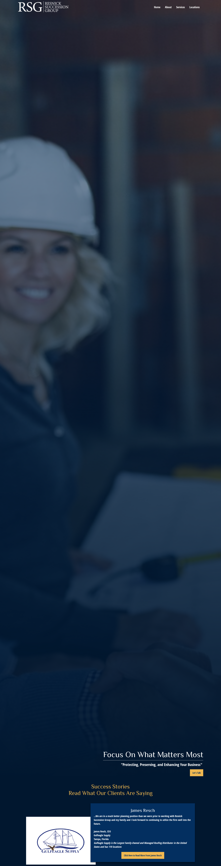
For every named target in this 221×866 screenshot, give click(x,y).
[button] (157, 7)
